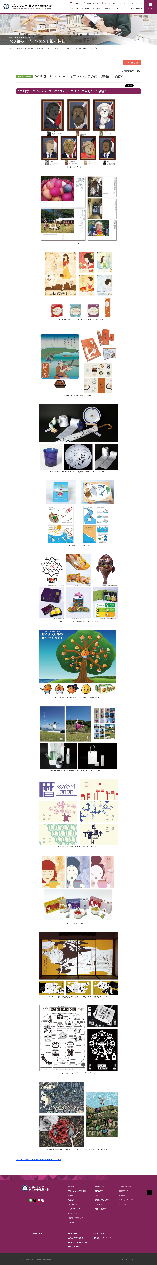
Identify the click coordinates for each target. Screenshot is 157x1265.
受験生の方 (74, 8)
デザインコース (67, 48)
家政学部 (40, 48)
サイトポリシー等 (127, 1260)
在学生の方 (85, 8)
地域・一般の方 (136, 8)
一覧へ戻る (130, 62)
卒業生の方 (97, 8)
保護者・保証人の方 (111, 8)
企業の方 (124, 8)
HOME (11, 48)
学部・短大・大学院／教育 (25, 48)
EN (141, 3)
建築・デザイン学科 (52, 48)
